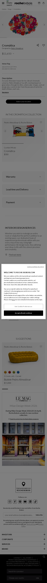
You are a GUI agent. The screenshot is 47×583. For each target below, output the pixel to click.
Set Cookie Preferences (23, 306)
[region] (23, 291)
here (13, 300)
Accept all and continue (23, 313)
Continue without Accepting (35, 267)
